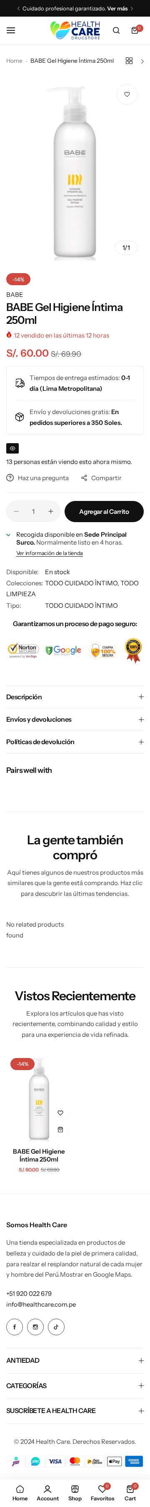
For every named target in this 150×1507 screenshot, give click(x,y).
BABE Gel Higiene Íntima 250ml (39, 1155)
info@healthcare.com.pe (41, 1304)
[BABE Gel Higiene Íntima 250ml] (39, 1097)
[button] (19, 8)
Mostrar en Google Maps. (96, 1274)
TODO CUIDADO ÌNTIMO (81, 605)
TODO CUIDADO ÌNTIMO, (82, 583)
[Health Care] (75, 30)
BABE (14, 294)
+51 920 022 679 (29, 1293)
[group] (75, 169)
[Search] (116, 30)
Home (14, 60)
